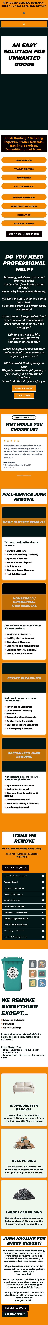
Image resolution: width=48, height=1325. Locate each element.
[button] (23, 24)
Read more (8, 458)
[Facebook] (24, 13)
